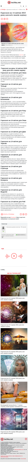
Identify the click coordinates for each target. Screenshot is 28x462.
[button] (23, 6)
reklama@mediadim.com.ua (19, 449)
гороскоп (21, 54)
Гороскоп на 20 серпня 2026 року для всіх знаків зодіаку (13, 432)
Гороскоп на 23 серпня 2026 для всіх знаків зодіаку (12, 325)
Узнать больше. (23, 458)
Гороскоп (3, 23)
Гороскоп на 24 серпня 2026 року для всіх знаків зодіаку (13, 299)
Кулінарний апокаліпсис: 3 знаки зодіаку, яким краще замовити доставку (14, 405)
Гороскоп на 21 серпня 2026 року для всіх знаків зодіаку (13, 379)
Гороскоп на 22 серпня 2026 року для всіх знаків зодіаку (13, 352)
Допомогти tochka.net (12, 9)
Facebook (13, 217)
